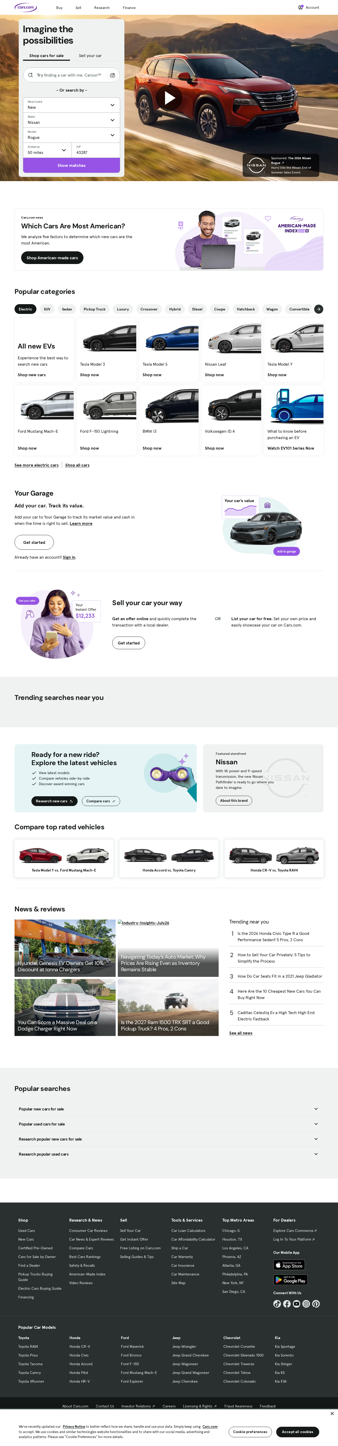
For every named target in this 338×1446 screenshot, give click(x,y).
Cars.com (210, 1426)
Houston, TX (232, 1239)
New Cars (26, 1239)
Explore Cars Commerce (293, 1230)
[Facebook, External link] (287, 1304)
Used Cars (26, 1230)
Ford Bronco (131, 1355)
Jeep (176, 1337)
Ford (125, 1337)
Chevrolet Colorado (239, 1381)
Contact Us (105, 1406)
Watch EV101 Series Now (290, 448)
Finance (129, 7)
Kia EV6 (281, 1381)
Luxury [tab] (123, 309)
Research (102, 7)
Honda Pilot (78, 1372)
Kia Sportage (285, 1346)
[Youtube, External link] (297, 1304)
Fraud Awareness (238, 1406)
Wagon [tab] (272, 309)
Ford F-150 (130, 1364)
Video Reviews (81, 1282)
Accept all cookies (297, 1431)
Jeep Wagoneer (185, 1364)
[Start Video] (169, 98)
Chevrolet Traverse (238, 1364)
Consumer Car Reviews (88, 1230)
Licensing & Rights (197, 1406)
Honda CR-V (79, 1346)
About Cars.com (75, 1406)
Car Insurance (182, 1265)
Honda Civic (79, 1355)
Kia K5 (280, 1372)
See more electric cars (37, 465)
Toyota (23, 1337)
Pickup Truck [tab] (94, 309)
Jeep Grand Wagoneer (190, 1372)
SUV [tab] (47, 309)
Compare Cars (81, 1248)
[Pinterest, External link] (316, 1304)
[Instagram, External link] (306, 1304)
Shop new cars (32, 374)
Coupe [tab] (219, 309)
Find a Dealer (29, 1265)
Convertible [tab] (299, 309)
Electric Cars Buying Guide (40, 1288)
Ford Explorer (132, 1381)
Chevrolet (231, 1337)
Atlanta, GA (231, 1265)
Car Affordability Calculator (193, 1239)
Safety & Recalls (82, 1265)
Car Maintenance (185, 1274)
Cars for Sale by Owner (37, 1256)
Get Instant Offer (134, 1239)
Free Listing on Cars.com (140, 1248)
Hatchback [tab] (246, 309)
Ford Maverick (132, 1346)
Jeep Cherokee (185, 1381)
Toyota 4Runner (31, 1381)
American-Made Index (87, 1274)
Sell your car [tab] (90, 55)
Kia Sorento (284, 1355)
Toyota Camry (29, 1372)
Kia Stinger (283, 1364)
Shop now (89, 374)
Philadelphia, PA (235, 1274)
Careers (169, 1406)
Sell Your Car (130, 1230)
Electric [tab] (25, 309)
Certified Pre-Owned (35, 1248)
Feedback (268, 1406)
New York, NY (232, 1282)
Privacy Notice (74, 1426)
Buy (59, 7)
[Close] (332, 1413)
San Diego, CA (233, 1291)
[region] (169, 1427)
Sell (78, 7)
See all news (240, 1032)
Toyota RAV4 (28, 1346)
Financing (26, 1297)
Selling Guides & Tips (137, 1256)
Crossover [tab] (149, 309)
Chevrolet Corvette (239, 1346)
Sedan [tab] (67, 309)
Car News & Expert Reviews (91, 1239)
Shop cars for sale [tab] (46, 55)
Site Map (178, 1282)
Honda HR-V (79, 1381)
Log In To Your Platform (292, 1239)
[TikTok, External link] (277, 1304)
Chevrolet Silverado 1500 (243, 1355)
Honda (74, 1337)
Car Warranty (182, 1256)
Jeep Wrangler (184, 1346)
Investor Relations (136, 1406)
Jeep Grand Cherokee (190, 1355)
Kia (277, 1337)
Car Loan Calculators (188, 1230)
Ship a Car (179, 1248)
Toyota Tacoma (30, 1364)
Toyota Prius (28, 1355)
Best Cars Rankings (85, 1256)
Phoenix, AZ (231, 1256)
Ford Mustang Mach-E (139, 1372)
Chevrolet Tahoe (237, 1372)
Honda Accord (80, 1364)
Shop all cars (77, 465)
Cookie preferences (250, 1431)
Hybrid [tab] (175, 309)
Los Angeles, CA (235, 1248)
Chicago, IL (231, 1230)
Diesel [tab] (197, 309)
